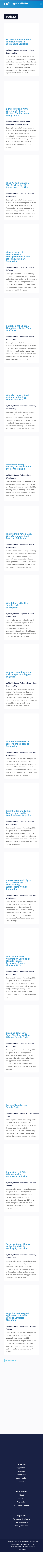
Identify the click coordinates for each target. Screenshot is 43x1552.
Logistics (23, 50)
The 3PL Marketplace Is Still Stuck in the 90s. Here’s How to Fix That (17, 185)
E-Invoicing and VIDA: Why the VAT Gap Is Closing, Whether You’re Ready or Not (18, 112)
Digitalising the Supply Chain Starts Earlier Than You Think (18, 328)
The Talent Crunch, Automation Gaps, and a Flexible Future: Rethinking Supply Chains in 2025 (18, 961)
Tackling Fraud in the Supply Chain (16, 1106)
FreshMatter (21, 1502)
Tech (29, 475)
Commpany (23, 1549)
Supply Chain (11, 339)
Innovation (10, 124)
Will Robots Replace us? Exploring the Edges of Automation (18, 743)
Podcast (31, 50)
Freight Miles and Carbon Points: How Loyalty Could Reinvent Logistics (18, 813)
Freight (22, 1113)
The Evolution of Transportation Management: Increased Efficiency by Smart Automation (18, 256)
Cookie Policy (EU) (21, 1522)
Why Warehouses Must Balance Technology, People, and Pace (17, 397)
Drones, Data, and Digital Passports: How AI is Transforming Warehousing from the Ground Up (18, 884)
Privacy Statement (21, 1526)
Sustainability (11, 53)
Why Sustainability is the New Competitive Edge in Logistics (18, 674)
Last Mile (32, 1183)
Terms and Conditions (21, 1519)
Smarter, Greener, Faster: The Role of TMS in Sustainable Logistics (18, 41)
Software (9, 270)
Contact (21, 1498)
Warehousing (11, 196)
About (21, 1495)
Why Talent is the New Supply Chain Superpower (17, 605)
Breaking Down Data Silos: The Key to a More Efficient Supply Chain (18, 1035)
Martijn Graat (13, 50)
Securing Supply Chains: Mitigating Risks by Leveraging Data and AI (18, 1246)
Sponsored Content (21, 1505)
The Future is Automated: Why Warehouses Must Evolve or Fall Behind (19, 536)
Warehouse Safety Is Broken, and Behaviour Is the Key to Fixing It (18, 466)
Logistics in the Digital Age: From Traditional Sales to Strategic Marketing (17, 1316)
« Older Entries (10, 1361)
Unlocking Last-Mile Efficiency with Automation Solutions (17, 1174)
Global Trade (25, 121)
